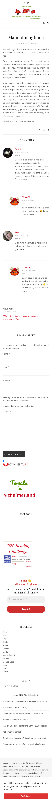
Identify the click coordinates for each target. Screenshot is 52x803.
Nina (5, 665)
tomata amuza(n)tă (10, 770)
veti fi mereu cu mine (39, 770)
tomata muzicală (9, 766)
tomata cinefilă (22, 763)
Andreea (14, 557)
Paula (18, 149)
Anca (5, 632)
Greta (5, 642)
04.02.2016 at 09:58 (21, 152)
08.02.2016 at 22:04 (28, 200)
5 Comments (31, 43)
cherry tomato (24, 770)
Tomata (26, 197)
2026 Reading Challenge (18, 548)
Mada (5, 651)
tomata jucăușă (23, 766)
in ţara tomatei (21, 773)
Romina (6, 671)
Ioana (5, 645)
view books (29, 566)
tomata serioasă (36, 766)
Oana (5, 668)
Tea (17, 232)
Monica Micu (8, 661)
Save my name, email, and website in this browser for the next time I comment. (26, 399)
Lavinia (6, 648)
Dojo (5, 638)
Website (6, 380)
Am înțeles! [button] (26, 796)
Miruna (6, 658)
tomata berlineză (35, 773)
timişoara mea (8, 773)
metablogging (35, 776)
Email (6, 367)
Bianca (6, 635)
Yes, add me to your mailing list (19, 406)
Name (6, 353)
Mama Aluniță (9, 655)
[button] (13, 789)
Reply (17, 155)
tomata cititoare (9, 763)
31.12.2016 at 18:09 (9, 312)
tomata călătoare (36, 763)
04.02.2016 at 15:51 (21, 235)
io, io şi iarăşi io (23, 776)
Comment (7, 411)
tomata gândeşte (9, 776)
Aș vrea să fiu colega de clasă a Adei (31, 738)
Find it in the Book (11, 685)
